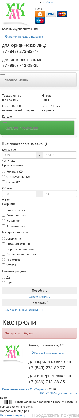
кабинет (48, 2)
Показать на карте (25, 36)
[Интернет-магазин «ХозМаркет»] (16, 13)
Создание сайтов (58, 393)
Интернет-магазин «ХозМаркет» (24, 389)
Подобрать (39, 290)
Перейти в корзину (13, 415)
